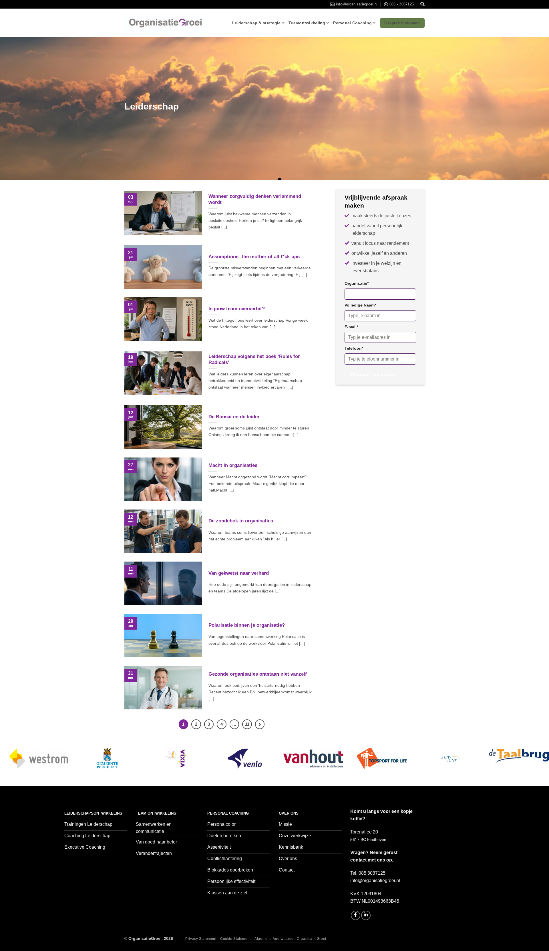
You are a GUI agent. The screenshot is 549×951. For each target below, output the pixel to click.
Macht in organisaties (232, 465)
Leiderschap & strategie (256, 23)
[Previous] (18, 765)
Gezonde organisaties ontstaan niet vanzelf (257, 674)
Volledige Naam (360, 305)
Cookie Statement (235, 939)
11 (247, 724)
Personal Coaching (352, 23)
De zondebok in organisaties (240, 521)
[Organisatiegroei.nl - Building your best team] (165, 23)
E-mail (351, 327)
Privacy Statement (200, 939)
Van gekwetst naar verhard (238, 573)
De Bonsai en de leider (234, 416)
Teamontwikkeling (307, 23)
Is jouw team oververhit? (236, 308)
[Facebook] (355, 915)
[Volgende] (260, 724)
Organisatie (357, 283)
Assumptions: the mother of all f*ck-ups (254, 256)
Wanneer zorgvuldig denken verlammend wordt (254, 199)
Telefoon (354, 348)
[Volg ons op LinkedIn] (366, 915)
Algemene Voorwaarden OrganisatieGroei (290, 939)
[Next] (531, 765)
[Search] (422, 4)
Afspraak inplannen (372, 374)
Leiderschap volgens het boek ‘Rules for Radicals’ (254, 359)
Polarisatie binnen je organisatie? (246, 625)
